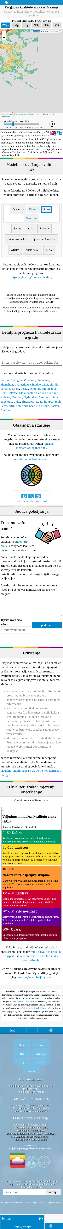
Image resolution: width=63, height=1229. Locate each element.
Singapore (28, 401)
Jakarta (13, 393)
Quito (16, 401)
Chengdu (29, 380)
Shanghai (17, 380)
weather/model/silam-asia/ (30, 459)
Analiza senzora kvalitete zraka (30, 1111)
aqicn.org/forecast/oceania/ (34, 501)
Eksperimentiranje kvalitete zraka (31, 1108)
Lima (54, 397)
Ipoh (58, 401)
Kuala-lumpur (44, 401)
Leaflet (5, 114)
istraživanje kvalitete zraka (31, 1098)
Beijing (5, 380)
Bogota (51, 388)
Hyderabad (31, 397)
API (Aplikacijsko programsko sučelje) (31, 1136)
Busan (42, 388)
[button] (4, 33)
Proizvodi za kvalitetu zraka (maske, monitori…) (31, 1133)
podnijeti (53, 1192)
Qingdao (35, 384)
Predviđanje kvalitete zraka (30, 1130)
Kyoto (15, 388)
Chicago (44, 406)
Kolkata (5, 397)
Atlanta (5, 410)
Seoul (33, 388)
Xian (45, 384)
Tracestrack (5, 116)
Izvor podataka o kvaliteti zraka (31, 1124)
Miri (11, 406)
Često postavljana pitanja (31, 1118)
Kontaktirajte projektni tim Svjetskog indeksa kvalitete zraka (31, 1087)
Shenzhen (7, 384)
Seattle (33, 406)
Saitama (6, 388)
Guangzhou (22, 384)
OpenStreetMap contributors (31, 114)
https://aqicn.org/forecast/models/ (31, 277)
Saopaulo (6, 401)
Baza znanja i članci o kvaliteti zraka (31, 1105)
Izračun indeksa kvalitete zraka (30, 1127)
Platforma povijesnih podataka (31, 1139)
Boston (55, 406)
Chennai (50, 393)
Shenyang (43, 380)
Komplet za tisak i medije (31, 1091)
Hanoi (40, 393)
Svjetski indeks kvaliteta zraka (38, 1008)
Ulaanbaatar (27, 393)
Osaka (24, 388)
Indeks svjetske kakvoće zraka (24, 1001)
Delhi (4, 393)
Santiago (44, 397)
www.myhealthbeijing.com (34, 977)
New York (22, 406)
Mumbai (17, 397)
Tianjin (54, 384)
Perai (4, 406)
